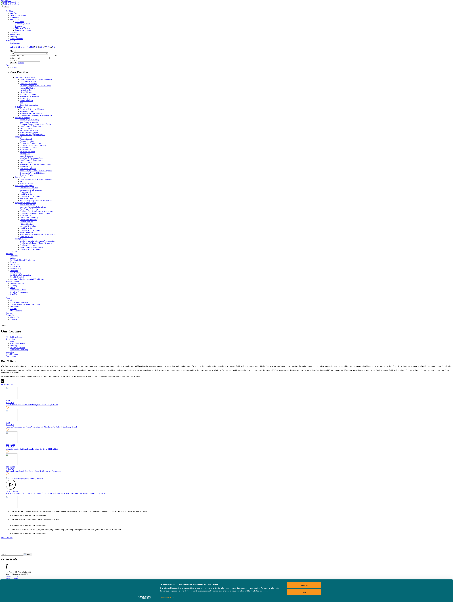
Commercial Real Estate (29, 188)
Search (13, 63)
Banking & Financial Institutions (22, 260)
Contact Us (10, 315)
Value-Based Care (26, 237)
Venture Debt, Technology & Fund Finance (36, 116)
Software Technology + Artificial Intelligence (27, 279)
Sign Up (13, 294)
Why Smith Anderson (18, 15)
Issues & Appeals (26, 156)
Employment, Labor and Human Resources (36, 213)
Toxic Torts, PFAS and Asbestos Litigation (36, 171)
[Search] (2, 7)
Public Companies (26, 101)
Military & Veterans (22, 28)
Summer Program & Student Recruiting (25, 304)
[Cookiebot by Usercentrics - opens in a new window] (144, 597)
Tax (21, 103)
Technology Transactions (29, 105)
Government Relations (28, 220)
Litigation (18, 137)
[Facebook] (6, 568)
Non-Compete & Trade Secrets (31, 126)
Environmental (25, 150)
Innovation (14, 32)
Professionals (10, 41)
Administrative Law (27, 139)
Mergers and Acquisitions (29, 96)
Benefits (13, 309)
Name (12, 51)
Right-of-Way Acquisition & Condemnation (36, 201)
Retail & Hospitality (17, 277)
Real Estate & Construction (20, 275)
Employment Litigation (28, 147)
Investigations (25, 154)
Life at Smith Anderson (19, 302)
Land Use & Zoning (27, 194)
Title (12, 53)
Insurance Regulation (28, 94)
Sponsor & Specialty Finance (31, 113)
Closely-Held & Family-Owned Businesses (36, 79)
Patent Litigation (26, 128)
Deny (304, 592)
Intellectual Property (22, 118)
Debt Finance (20, 107)
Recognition (14, 17)
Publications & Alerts (18, 290)
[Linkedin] (7, 565)
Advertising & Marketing (29, 120)
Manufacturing (15, 269)
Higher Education (26, 92)
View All (21, 63)
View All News (7, 384)
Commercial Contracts (28, 82)
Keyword (13, 60)
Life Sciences (15, 266)
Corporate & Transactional (25, 77)
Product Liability (26, 167)
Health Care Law (26, 90)
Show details (165, 597)
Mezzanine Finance (27, 111)
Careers (8, 298)
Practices (9, 65)
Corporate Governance (28, 84)
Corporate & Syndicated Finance (32, 109)
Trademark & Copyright (29, 133)
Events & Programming (19, 292)
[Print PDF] (2, 382)
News (12, 288)
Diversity (18, 26)
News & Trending (12, 281)
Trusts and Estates (26, 175)
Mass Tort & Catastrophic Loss (31, 158)
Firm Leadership (16, 39)
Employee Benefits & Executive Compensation (37, 211)
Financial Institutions (27, 88)
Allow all (304, 585)
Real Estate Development (24, 186)
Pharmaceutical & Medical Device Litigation (36, 164)
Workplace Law (21, 239)
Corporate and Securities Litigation (33, 145)
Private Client (20, 177)
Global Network (16, 34)
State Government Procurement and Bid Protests (38, 235)
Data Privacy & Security (29, 122)
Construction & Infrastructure (31, 143)
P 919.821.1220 (12, 576)
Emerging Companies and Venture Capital (35, 86)
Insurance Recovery (27, 152)
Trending (13, 286)
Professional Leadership (24, 30)
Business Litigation (27, 141)
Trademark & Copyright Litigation (32, 135)
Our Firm (9, 11)
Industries (9, 254)
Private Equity (25, 99)
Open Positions (16, 311)
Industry (13, 58)
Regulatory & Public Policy (25, 203)
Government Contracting (29, 218)
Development (15, 307)
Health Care (14, 264)
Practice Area (15, 56)
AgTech (13, 258)
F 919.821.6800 (12, 578)
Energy (13, 262)
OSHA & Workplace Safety (30, 196)
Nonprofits (14, 271)
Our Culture (14, 20)
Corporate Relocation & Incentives (33, 207)
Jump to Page (6, 1)
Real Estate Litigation (28, 169)
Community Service (22, 24)
